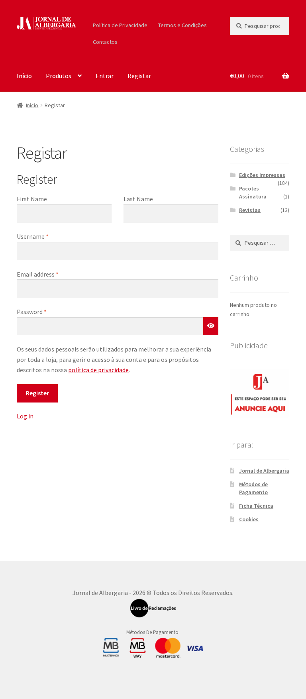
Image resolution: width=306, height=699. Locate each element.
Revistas (250, 210)
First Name (32, 199)
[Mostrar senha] (210, 326)
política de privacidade (98, 370)
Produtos (58, 76)
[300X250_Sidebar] (259, 393)
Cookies (249, 519)
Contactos (105, 41)
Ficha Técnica (256, 505)
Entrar (105, 76)
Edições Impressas (262, 175)
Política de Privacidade (120, 25)
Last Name (138, 199)
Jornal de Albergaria (264, 470)
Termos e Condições (182, 25)
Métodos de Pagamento (253, 488)
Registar (139, 76)
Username (33, 236)
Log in (25, 416)
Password (32, 312)
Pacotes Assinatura (253, 192)
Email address (38, 274)
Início (24, 76)
